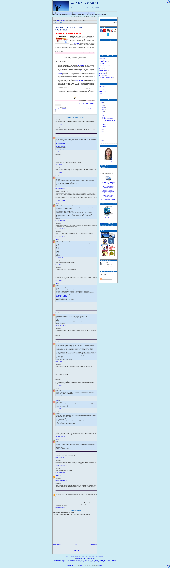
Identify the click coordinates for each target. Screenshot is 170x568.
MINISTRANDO (102, 73)
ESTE (93, 287)
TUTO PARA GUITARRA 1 (61, 295)
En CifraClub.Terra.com (61, 144)
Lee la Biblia (105, 190)
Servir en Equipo (73, 14)
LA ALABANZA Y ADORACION (105, 66)
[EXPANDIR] (102, 223)
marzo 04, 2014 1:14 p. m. (60, 472)
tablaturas (60, 73)
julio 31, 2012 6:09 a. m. (60, 309)
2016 (102, 136)
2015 (102, 135)
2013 (102, 131)
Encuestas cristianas (108, 196)
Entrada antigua (94, 544)
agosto (103, 117)
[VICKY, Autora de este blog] (108, 159)
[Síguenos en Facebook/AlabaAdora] (101, 31)
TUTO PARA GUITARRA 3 (61, 298)
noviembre (104, 126)
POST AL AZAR (84, 556)
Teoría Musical (94, 14)
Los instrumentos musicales (74, 108)
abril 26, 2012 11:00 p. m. (60, 188)
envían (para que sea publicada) (74, 70)
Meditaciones (72, 561)
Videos (99, 14)
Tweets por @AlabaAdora (75, 550)
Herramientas (94, 561)
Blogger (100, 565)
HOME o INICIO (102, 86)
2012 (102, 129)
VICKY (81, 565)
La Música (79, 14)
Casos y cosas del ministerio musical (108, 199)
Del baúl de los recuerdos (108, 195)
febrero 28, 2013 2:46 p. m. (61, 361)
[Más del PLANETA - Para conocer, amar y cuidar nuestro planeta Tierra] (112, 255)
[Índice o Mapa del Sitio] (111, 31)
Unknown (58, 475)
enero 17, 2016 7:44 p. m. (60, 507)
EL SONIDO (101, 63)
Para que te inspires (111, 182)
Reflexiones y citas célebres (108, 188)
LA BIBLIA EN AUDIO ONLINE (107, 118)
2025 (102, 140)
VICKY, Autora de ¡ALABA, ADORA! (108, 161)
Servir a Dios (67, 14)
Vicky (57, 135)
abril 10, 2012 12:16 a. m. (60, 132)
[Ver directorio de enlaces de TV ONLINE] (108, 216)
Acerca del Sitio (102, 89)
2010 (102, 102)
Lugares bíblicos (111, 183)
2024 (102, 138)
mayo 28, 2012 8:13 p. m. (60, 257)
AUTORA (85, 558)
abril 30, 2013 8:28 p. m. (60, 408)
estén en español (80, 65)
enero (103, 105)
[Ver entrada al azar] (115, 31)
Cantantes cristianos (108, 185)
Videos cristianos (108, 194)
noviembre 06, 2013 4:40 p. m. (61, 465)
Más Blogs (101, 94)
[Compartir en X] (64, 107)
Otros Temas (103, 14)
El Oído (87, 14)
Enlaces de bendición (108, 192)
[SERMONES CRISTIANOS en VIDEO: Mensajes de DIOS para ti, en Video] (112, 237)
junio (103, 113)
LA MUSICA (101, 68)
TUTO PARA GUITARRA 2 (61, 296)
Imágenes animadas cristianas (108, 191)
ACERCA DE (79, 558)
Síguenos (101, 93)
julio (103, 115)
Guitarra (60, 108)
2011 (102, 104)
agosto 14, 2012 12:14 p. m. (61, 325)
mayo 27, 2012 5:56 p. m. (60, 236)
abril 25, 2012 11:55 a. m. (60, 172)
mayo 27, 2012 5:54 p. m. (60, 228)
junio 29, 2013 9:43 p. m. (60, 436)
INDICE (72, 556)
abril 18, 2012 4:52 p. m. (60, 164)
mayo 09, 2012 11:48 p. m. (60, 200)
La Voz (90, 14)
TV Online (105, 561)
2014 (102, 133)
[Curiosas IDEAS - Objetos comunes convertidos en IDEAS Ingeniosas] (112, 249)
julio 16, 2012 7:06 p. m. (60, 264)
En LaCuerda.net (59, 142)
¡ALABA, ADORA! (71, 565)
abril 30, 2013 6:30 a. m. (60, 385)
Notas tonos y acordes (85, 108)
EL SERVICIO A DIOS (103, 61)
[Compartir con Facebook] (65, 107)
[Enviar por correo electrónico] (61, 107)
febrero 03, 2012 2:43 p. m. (61, 124)
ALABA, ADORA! (84, 3)
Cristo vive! (111, 190)
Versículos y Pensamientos (83, 561)
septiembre (104, 124)
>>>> (56, 50)
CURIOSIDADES (102, 58)
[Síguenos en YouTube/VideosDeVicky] (104, 31)
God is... (112, 186)
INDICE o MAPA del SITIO (104, 88)
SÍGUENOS (92, 556)
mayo (103, 111)
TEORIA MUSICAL (102, 75)
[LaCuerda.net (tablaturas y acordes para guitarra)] (62, 39)
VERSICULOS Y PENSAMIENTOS (106, 77)
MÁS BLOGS (91, 558)
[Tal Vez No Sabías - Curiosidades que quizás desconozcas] (105, 255)
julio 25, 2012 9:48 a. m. (60, 280)
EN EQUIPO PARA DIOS (104, 65)
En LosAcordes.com (60, 143)
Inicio (58, 20)
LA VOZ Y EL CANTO (103, 70)
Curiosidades (65, 561)
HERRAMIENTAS (65, 108)
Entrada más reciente (57, 544)
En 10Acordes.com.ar (60, 146)
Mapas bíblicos (105, 183)
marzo (103, 109)
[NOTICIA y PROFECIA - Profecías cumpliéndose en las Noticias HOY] (104, 249)
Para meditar (103, 182)
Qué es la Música (106, 186)
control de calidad (79, 80)
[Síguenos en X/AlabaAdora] (108, 31)
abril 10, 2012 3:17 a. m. (60, 151)
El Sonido (83, 14)
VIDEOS (100, 78)
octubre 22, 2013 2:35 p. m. (61, 457)
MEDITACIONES (102, 72)
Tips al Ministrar (62, 14)
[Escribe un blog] (62, 107)
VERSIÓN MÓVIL (100, 556)
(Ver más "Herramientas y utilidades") (86, 103)
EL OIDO (100, 59)
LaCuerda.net (76, 43)
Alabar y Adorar (55, 14)
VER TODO (77, 556)
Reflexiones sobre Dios (108, 187)
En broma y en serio (108, 197)
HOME (67, 556)
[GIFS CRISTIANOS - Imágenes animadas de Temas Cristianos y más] (111, 243)
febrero (103, 107)
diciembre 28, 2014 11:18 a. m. (61, 480)
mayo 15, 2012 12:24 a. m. (60, 220)
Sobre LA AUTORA (102, 91)
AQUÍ (84, 289)
